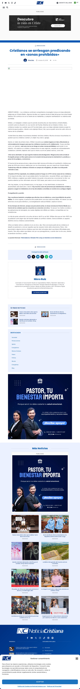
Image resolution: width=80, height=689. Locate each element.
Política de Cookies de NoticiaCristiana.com (32, 686)
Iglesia (13, 344)
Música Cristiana (16, 351)
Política (14, 358)
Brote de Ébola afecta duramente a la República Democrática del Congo (58, 313)
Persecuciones (41, 45)
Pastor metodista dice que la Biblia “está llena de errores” (28, 312)
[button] (77, 659)
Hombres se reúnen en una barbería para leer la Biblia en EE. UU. (25, 616)
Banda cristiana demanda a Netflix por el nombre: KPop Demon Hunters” (28, 321)
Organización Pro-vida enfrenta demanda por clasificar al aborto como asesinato (55, 616)
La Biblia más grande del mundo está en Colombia (55, 562)
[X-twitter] (9, 3)
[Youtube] (6, 3)
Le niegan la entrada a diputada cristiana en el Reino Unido (55, 589)
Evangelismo (15, 347)
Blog (13, 368)
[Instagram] (12, 3)
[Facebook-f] (2, 3)
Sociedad (14, 337)
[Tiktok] (15, 3)
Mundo (14, 361)
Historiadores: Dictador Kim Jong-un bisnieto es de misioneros (41, 238)
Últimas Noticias (18, 308)
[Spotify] (52, 638)
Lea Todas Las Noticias (39, 292)
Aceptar (40, 682)
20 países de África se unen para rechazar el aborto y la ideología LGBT (25, 589)
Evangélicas (15, 364)
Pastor (13, 354)
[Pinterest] (48, 638)
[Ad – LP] (40, 30)
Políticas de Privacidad (54, 686)
